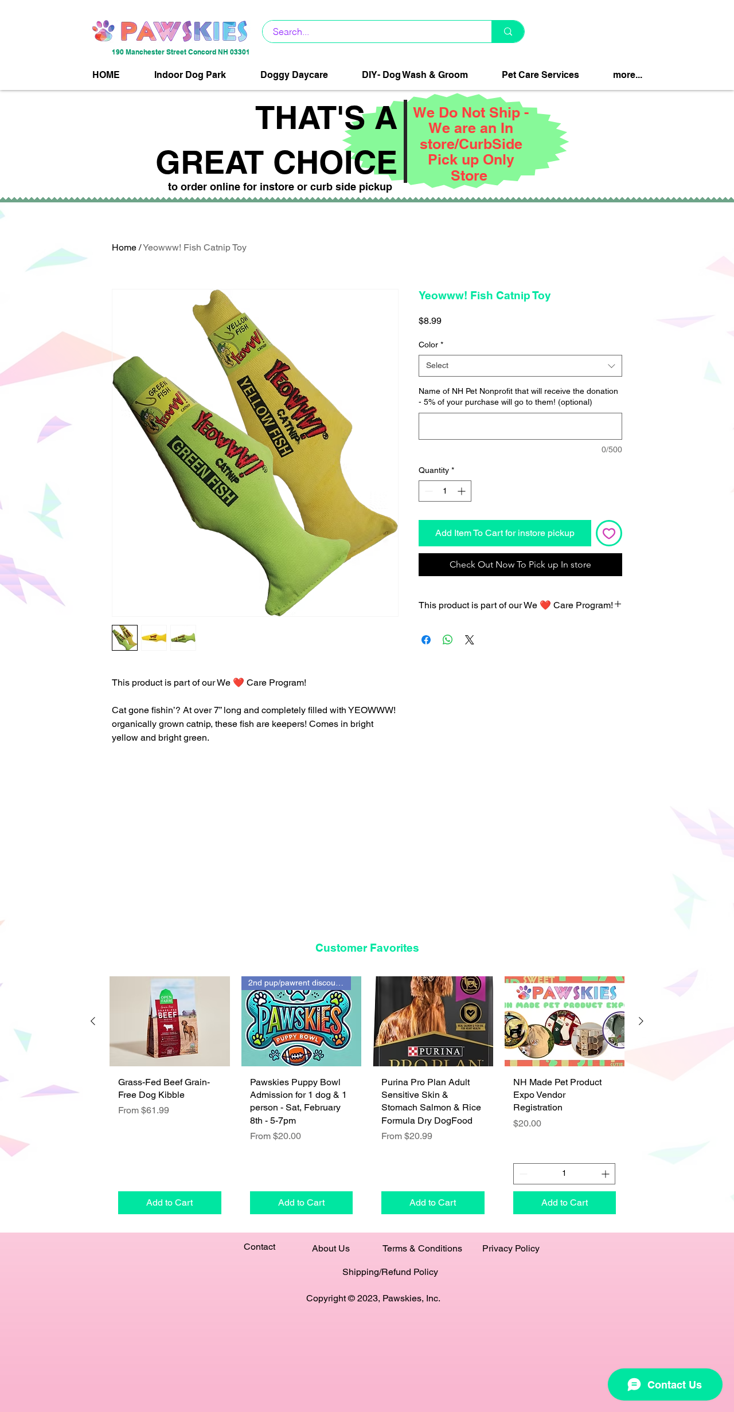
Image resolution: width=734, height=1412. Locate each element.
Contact (259, 1246)
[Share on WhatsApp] (448, 640)
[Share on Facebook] (426, 640)
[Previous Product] (93, 1021)
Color (431, 344)
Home (124, 247)
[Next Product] (641, 1021)
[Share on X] (470, 640)
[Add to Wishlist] (609, 533)
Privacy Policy (511, 1248)
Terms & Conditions (422, 1248)
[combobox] (520, 366)
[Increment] (462, 491)
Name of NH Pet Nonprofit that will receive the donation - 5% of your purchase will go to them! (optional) (518, 396)
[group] (367, 1099)
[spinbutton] (445, 491)
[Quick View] (170, 1021)
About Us (331, 1248)
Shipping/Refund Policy (390, 1271)
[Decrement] (427, 491)
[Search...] (507, 31)
